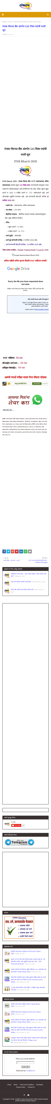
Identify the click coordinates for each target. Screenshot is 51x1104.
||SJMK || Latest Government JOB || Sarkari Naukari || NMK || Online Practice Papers (31, 1100)
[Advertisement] (25, 118)
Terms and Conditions (27, 1085)
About (15, 1085)
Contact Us (31, 1087)
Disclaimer (39, 1085)
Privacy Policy (20, 1087)
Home (9, 1085)
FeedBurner (30, 1071)
